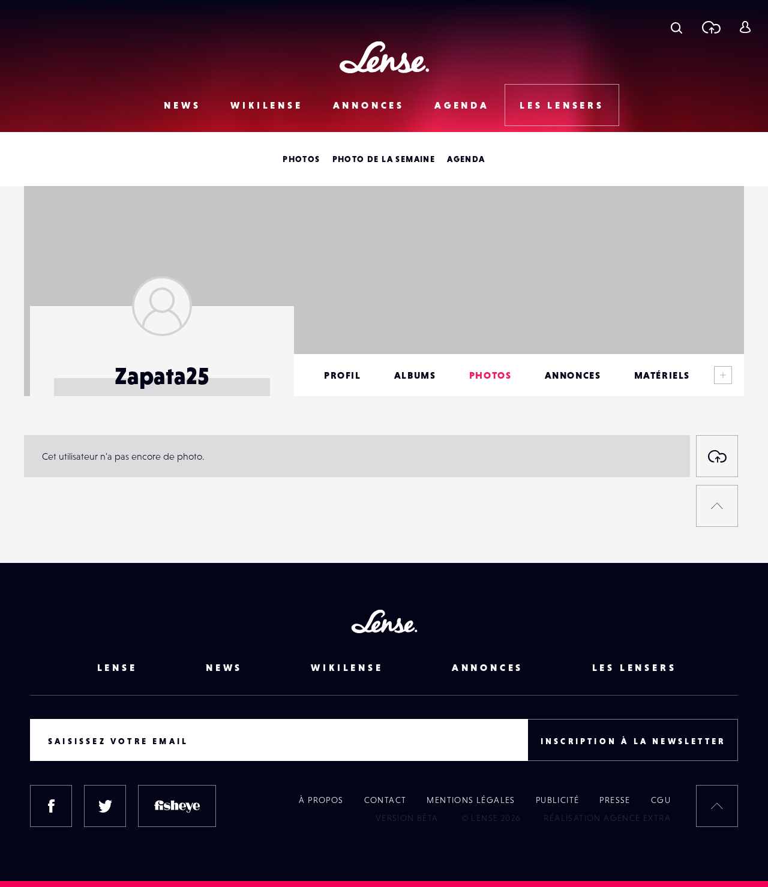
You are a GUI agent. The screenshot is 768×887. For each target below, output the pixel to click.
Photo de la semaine (384, 159)
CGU (661, 800)
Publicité (558, 800)
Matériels (662, 375)
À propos (321, 800)
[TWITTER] (105, 806)
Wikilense (266, 105)
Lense (117, 667)
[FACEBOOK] (51, 806)
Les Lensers (562, 105)
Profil (342, 375)
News (182, 105)
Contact (385, 800)
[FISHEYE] (177, 806)
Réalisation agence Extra (607, 818)
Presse (614, 800)
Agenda (462, 105)
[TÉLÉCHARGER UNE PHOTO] (717, 456)
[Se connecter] (745, 27)
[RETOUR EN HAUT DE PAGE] (717, 506)
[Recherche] (676, 27)
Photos (301, 159)
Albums (415, 375)
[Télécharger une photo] (711, 27)
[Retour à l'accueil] (384, 57)
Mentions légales (471, 800)
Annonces (368, 105)
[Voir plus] (723, 375)
